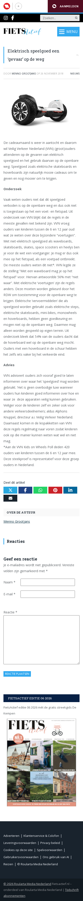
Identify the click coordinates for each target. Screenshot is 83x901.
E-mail (9, 594)
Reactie (10, 612)
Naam (9, 582)
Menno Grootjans (16, 521)
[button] (65, 6)
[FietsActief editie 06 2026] (41, 762)
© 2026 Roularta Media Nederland (27, 884)
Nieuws (75, 73)
